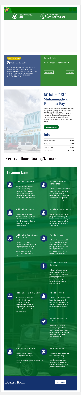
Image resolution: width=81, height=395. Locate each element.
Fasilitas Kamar (49, 147)
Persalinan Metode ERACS (58, 319)
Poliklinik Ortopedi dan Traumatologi (27, 236)
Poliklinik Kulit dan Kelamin (58, 264)
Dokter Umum (48, 144)
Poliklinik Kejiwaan (25, 209)
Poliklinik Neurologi (25, 181)
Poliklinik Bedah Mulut (60, 209)
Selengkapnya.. (51, 127)
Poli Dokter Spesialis (25, 348)
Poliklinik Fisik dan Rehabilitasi (58, 182)
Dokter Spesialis (49, 140)
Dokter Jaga (48, 72)
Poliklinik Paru (56, 235)
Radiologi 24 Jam (57, 348)
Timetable (70, 72)
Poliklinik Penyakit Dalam (28, 293)
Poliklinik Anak (56, 293)
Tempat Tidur (48, 151)
